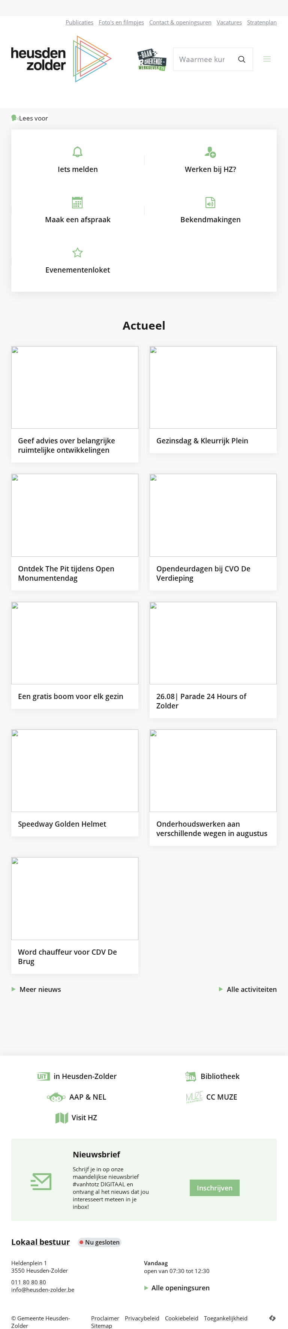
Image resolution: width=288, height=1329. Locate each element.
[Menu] (267, 59)
